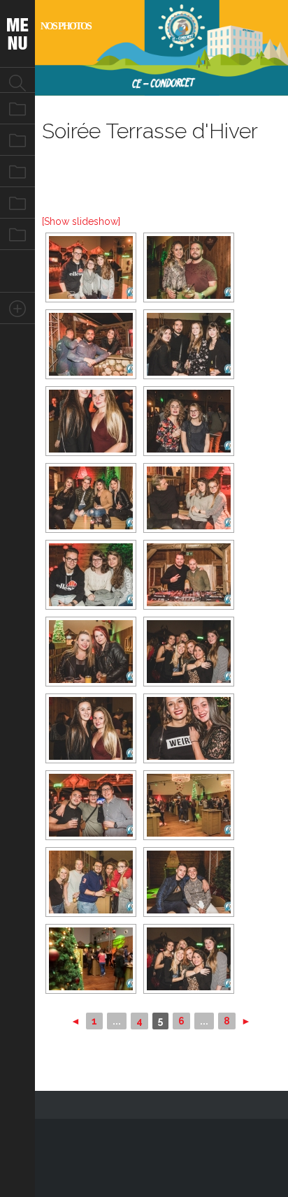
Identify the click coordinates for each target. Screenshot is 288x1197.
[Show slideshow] (81, 221)
